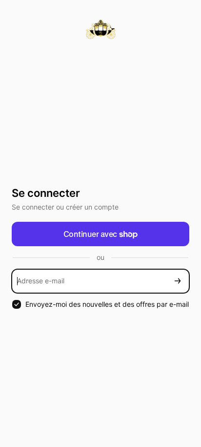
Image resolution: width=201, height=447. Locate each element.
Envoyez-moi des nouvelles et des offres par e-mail (107, 304)
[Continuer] (177, 281)
